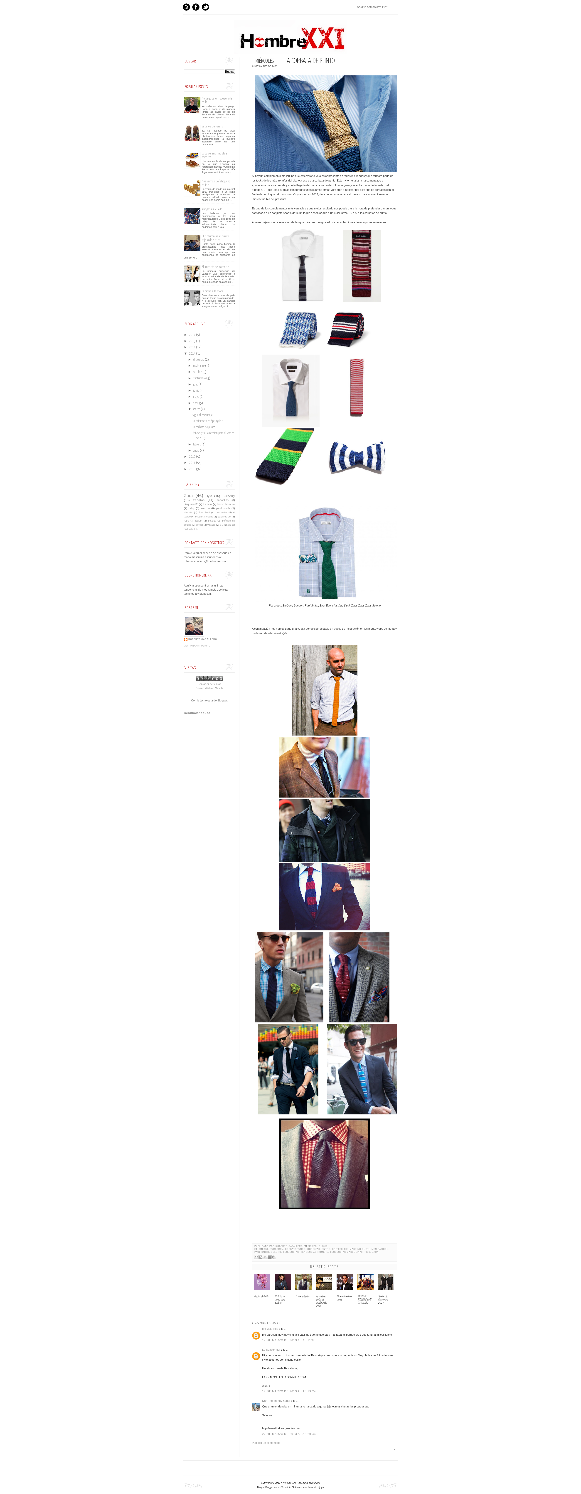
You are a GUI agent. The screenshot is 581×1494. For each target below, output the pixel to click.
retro (186, 520)
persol (199, 524)
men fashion (380, 1249)
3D (221, 525)
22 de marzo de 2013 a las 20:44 (289, 1434)
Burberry (276, 1249)
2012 (192, 456)
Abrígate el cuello (212, 209)
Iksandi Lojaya (316, 1487)
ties (367, 1252)
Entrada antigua (393, 1450)
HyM (209, 496)
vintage (211, 524)
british (198, 516)
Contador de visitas (209, 684)
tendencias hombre (314, 1252)
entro (326, 1249)
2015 (192, 341)
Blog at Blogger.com (268, 1487)
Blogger (222, 700)
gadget (231, 525)
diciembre (199, 359)
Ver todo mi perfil (197, 646)
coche (209, 516)
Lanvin (207, 504)
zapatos (198, 500)
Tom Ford (204, 512)
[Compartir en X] (265, 1257)
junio (196, 390)
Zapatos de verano (212, 126)
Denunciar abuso (197, 713)
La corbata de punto (203, 427)
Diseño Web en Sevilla (209, 688)
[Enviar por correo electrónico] (256, 1257)
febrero (197, 444)
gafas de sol (224, 516)
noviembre (199, 366)
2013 (192, 353)
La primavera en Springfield (207, 421)
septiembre (199, 378)
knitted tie (340, 1249)
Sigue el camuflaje (202, 415)
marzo (197, 409)
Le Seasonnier (271, 1349)
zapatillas (223, 500)
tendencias (291, 1252)
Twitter (205, 7)
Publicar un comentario (266, 1442)
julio (196, 384)
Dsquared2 (191, 504)
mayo (196, 396)
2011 (192, 463)
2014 (192, 347)
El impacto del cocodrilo (215, 267)
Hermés (188, 512)
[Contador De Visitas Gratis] (209, 680)
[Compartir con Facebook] (269, 1257)
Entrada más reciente (255, 1450)
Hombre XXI (289, 1482)
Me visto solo (270, 1328)
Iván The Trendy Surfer (276, 1400)
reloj (191, 508)
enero (196, 450)
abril (196, 403)
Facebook (195, 7)
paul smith (261, 1252)
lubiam (198, 520)
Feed (186, 7)
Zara (375, 1252)
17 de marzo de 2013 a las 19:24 (289, 1391)
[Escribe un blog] (260, 1257)
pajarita (212, 520)
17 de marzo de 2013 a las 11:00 (289, 1340)
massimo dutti (360, 1249)
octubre (197, 372)
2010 (192, 469)
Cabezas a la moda (213, 291)
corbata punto (295, 1249)
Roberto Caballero (290, 1246)
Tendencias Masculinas (346, 1252)
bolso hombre (226, 504)
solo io (276, 1252)
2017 (192, 335)
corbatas (313, 1249)
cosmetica (221, 512)
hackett (191, 529)
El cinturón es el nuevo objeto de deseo (215, 238)
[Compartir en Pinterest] (273, 1257)
